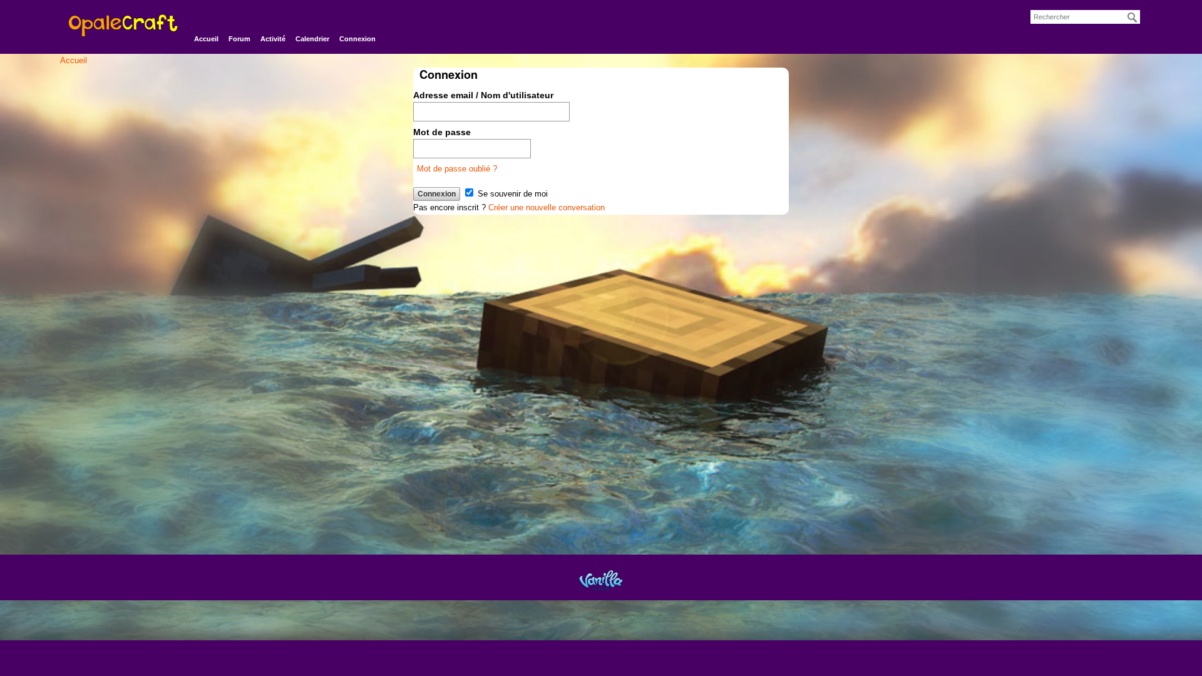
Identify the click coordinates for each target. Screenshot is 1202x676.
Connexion (357, 39)
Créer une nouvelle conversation (546, 207)
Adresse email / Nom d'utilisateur (483, 95)
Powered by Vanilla (601, 580)
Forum (239, 39)
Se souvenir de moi (511, 193)
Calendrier (312, 39)
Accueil (206, 39)
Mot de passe (442, 132)
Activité (272, 39)
